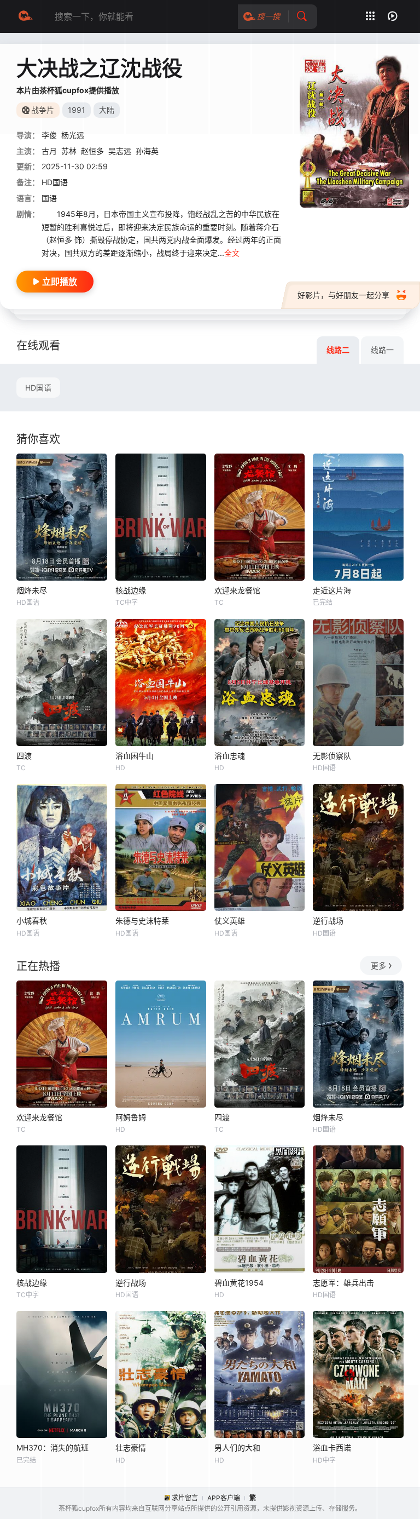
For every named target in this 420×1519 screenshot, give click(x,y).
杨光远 (72, 135)
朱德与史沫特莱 (142, 920)
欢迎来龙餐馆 (237, 590)
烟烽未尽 (31, 590)
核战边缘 (130, 590)
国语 (49, 198)
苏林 (69, 151)
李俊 (49, 135)
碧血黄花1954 (239, 1282)
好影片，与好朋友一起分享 (343, 295)
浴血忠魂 (229, 755)
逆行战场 (328, 920)
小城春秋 (31, 920)
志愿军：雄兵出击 (343, 1282)
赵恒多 (92, 151)
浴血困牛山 (134, 755)
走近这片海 (332, 590)
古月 (49, 151)
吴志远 (119, 151)
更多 (378, 965)
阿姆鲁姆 (130, 1117)
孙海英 (147, 151)
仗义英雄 (229, 920)
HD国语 (38, 387)
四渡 (24, 755)
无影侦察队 (332, 755)
